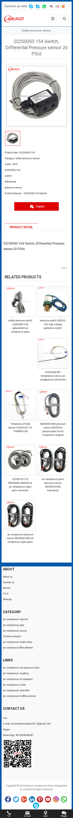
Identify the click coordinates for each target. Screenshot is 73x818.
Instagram (56, 799)
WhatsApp (64, 799)
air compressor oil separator (18, 679)
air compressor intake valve (17, 642)
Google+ (24, 799)
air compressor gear (13, 625)
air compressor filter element (18, 647)
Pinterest (40, 799)
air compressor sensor (15, 630)
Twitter (16, 799)
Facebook (8, 799)
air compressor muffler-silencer (19, 696)
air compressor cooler (14, 684)
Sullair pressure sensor (36, 30)
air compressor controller (16, 690)
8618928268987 (24, 735)
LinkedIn (32, 799)
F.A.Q (5, 593)
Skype (36, 805)
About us (7, 576)
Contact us (12, 6)
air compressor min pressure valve (21, 667)
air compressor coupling (15, 673)
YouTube (48, 799)
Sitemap (7, 599)
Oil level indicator (12, 636)
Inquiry (40, 206)
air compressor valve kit (15, 619)
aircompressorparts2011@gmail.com (31, 723)
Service (6, 588)
